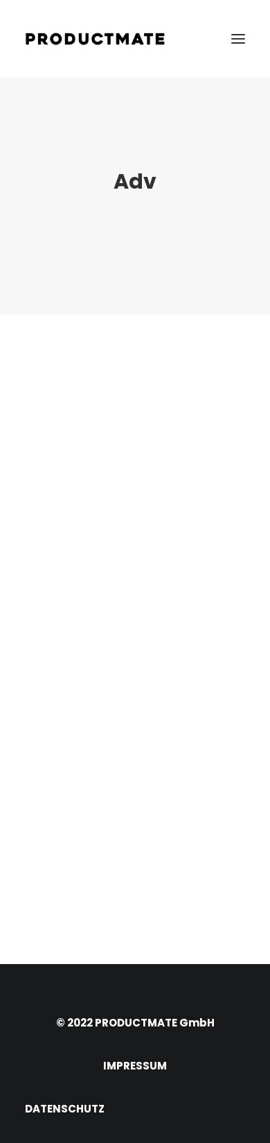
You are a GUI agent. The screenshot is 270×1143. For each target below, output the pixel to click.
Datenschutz (65, 1108)
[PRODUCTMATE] (95, 39)
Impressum (135, 1065)
